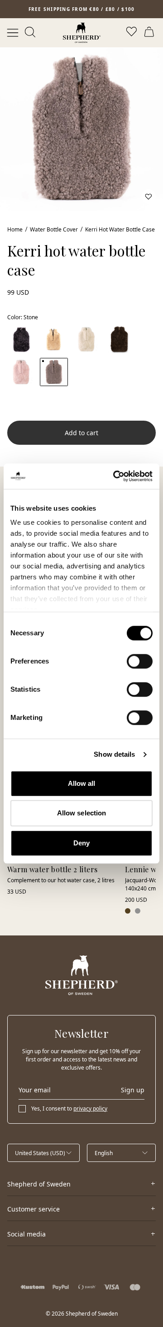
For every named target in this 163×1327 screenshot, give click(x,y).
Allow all (82, 783)
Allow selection (81, 813)
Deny (81, 843)
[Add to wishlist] (148, 196)
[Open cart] (150, 33)
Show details (114, 754)
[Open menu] (13, 33)
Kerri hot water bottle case (120, 229)
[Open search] (31, 33)
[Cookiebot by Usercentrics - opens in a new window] (115, 476)
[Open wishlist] (132, 33)
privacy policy (90, 1108)
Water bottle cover (54, 229)
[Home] (82, 32)
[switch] (140, 661)
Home (15, 229)
